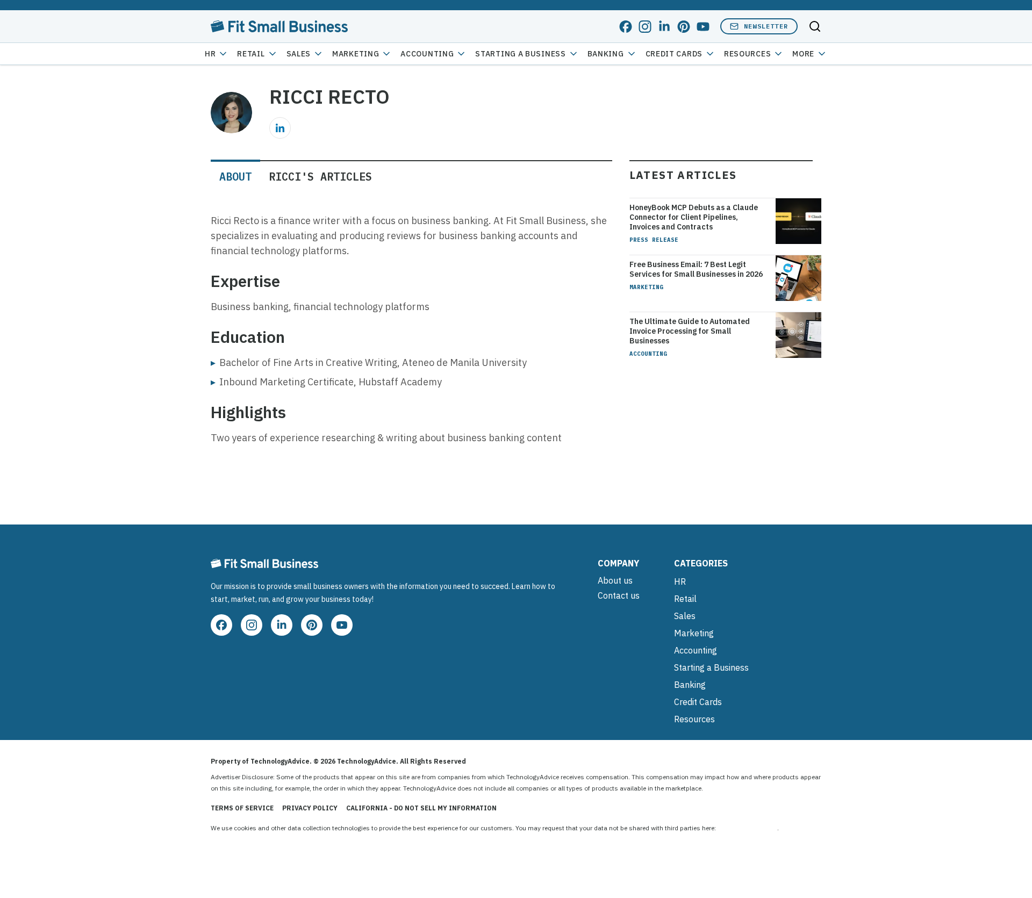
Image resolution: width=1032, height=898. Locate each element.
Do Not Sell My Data (747, 828)
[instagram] (645, 26)
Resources (694, 719)
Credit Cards (674, 54)
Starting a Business (520, 54)
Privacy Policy (310, 808)
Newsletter (766, 26)
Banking (605, 54)
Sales (298, 54)
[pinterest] (683, 26)
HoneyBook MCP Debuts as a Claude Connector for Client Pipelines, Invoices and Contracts (693, 217)
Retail (250, 54)
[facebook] (625, 26)
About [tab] (235, 176)
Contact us (619, 595)
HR (210, 54)
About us (615, 580)
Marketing (355, 54)
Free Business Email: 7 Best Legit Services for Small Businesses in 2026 (696, 269)
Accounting (427, 54)
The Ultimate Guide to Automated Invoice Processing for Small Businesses (689, 331)
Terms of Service (242, 808)
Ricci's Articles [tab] (320, 176)
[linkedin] (664, 26)
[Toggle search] (814, 26)
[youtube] (703, 26)
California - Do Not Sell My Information (421, 808)
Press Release (653, 239)
